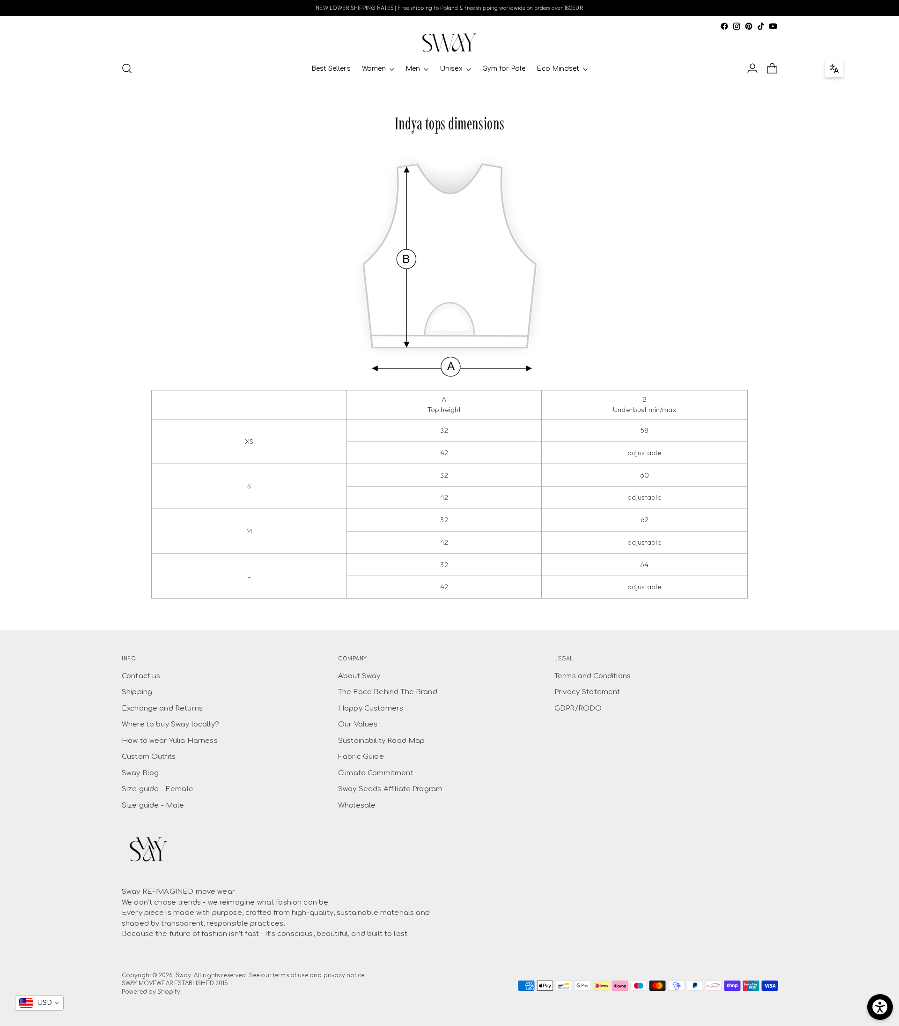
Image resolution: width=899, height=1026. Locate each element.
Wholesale (357, 805)
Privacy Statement (587, 692)
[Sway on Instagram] (736, 26)
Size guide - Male (153, 805)
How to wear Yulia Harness (170, 741)
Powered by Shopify (151, 992)
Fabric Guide (361, 757)
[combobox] (39, 1003)
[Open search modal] (127, 68)
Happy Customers (370, 708)
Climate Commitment (375, 773)
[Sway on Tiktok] (761, 26)
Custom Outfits (149, 757)
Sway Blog (140, 773)
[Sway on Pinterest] (748, 26)
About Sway (359, 676)
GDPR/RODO (578, 708)
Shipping (137, 692)
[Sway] (449, 42)
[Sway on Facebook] (724, 26)
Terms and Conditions (592, 676)
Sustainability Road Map (381, 741)
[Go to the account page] (752, 68)
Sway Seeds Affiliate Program (390, 789)
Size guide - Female (157, 789)
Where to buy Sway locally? (170, 724)
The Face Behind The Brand (387, 692)
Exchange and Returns (162, 708)
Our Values (358, 724)
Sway (183, 976)
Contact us (141, 676)
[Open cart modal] (772, 68)
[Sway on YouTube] (773, 26)
